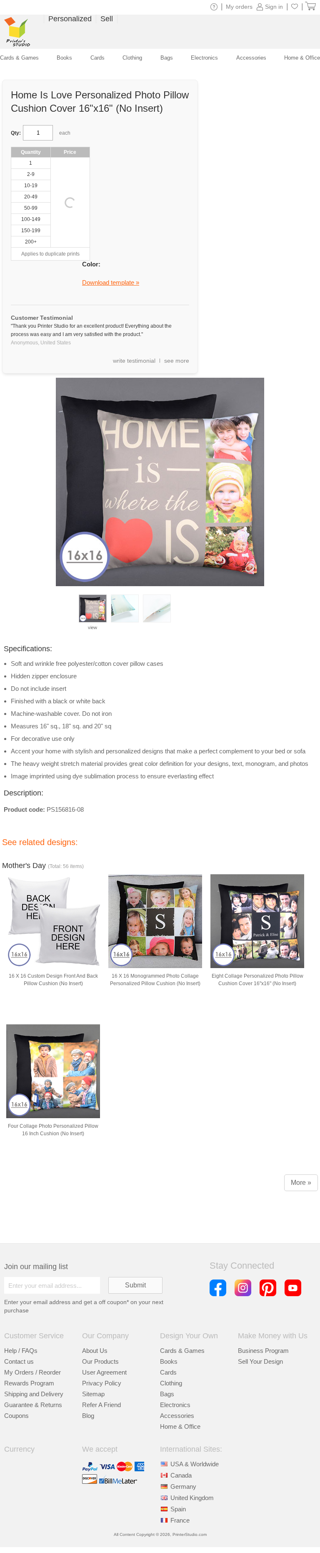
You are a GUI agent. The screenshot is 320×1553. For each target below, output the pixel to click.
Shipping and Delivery (33, 1393)
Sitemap (93, 1393)
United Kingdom (192, 1497)
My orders (239, 6)
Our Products (100, 1361)
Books (169, 1361)
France (180, 1520)
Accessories (177, 1415)
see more (176, 360)
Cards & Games (182, 1350)
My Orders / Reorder (32, 1372)
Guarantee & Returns (33, 1404)
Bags (167, 1393)
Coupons (16, 1415)
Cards (168, 1372)
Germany (183, 1486)
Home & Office (180, 1426)
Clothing (171, 1383)
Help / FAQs (21, 1350)
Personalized (70, 19)
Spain (178, 1509)
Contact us (19, 1361)
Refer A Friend (101, 1404)
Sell (106, 19)
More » (301, 1182)
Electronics (175, 1404)
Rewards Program (29, 1383)
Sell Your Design (260, 1361)
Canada (181, 1475)
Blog (88, 1415)
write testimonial (134, 360)
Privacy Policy (101, 1383)
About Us (95, 1350)
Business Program (263, 1350)
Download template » (110, 282)
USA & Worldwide (194, 1464)
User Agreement (104, 1372)
